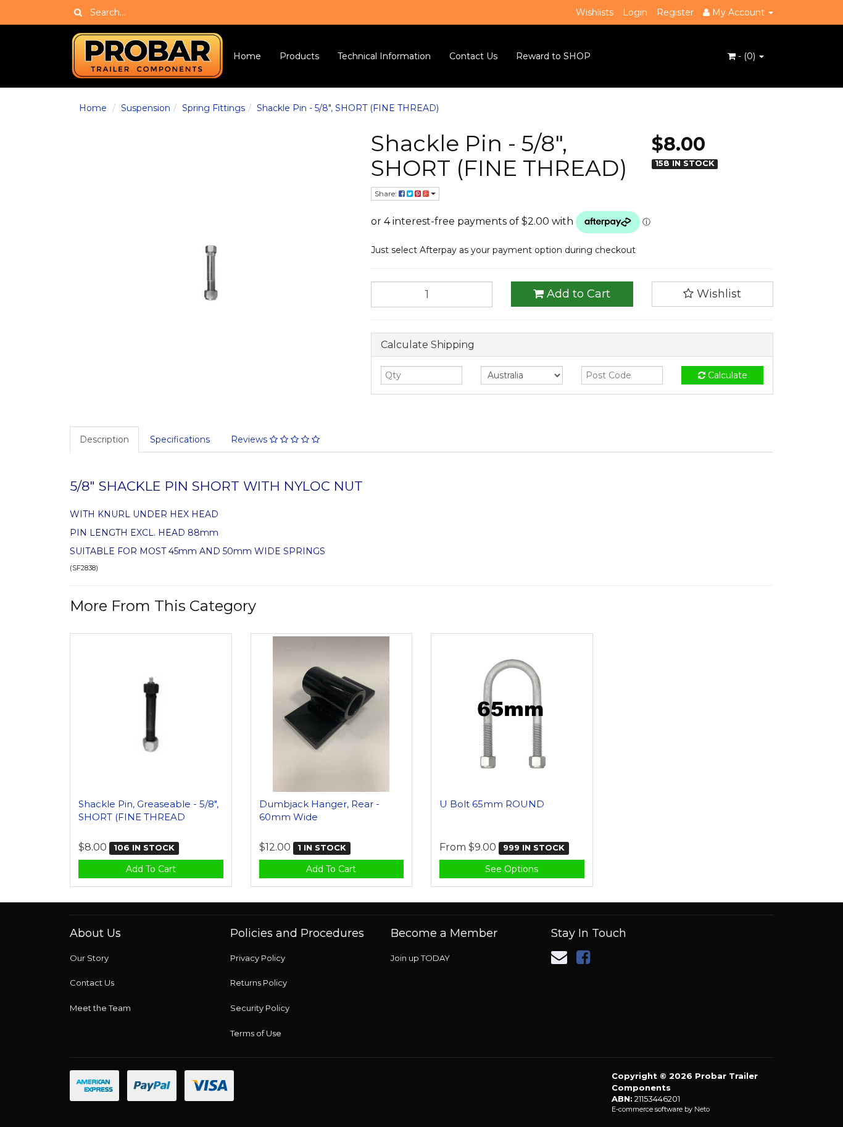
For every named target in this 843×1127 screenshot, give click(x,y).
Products (299, 56)
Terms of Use (255, 1033)
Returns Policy (258, 983)
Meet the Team (100, 1008)
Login (635, 12)
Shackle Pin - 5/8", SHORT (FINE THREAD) (348, 108)
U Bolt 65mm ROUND (491, 804)
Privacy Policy (257, 958)
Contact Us (473, 56)
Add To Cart (151, 869)
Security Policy (259, 1008)
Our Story (89, 958)
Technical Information (384, 56)
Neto (702, 1109)
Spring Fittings (213, 108)
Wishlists (594, 12)
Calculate (726, 375)
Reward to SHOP (553, 56)
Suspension (145, 108)
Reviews (250, 439)
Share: (387, 193)
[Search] (78, 12)
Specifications (180, 439)
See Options (511, 869)
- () (747, 56)
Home (247, 56)
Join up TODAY (420, 958)
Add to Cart (577, 294)
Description (104, 439)
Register (675, 12)
